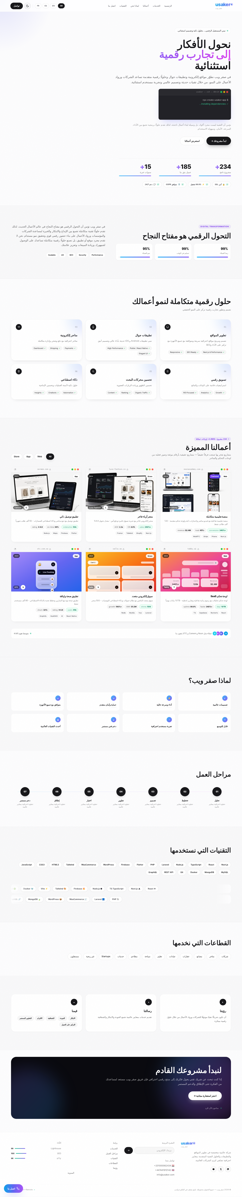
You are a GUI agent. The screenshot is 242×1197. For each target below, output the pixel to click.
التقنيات (123, 5)
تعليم (160, 957)
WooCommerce (88, 865)
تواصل (17, 5)
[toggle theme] (27, 6)
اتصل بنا (111, 5)
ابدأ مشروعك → (218, 141)
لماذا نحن (135, 5)
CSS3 (42, 865)
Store (16, 457)
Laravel (165, 865)
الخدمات (156, 5)
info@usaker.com (165, 1175)
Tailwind (70, 865)
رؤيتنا (115, 1168)
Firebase (125, 865)
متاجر (211, 957)
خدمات (121, 957)
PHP (152, 865)
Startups (106, 957)
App (28, 457)
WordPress (108, 865)
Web (39, 457)
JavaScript (26, 865)
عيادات (172, 957)
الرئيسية (168, 5)
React (211, 865)
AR (61, 6)
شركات (225, 957)
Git (181, 873)
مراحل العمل (112, 1154)
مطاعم (134, 957)
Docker (193, 873)
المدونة (71, 1173)
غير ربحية (90, 957)
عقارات (186, 957)
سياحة (147, 957)
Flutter (140, 865)
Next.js (224, 865)
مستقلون (74, 957)
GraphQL (152, 873)
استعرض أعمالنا (192, 141)
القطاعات (113, 1163)
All (50, 457)
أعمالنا (146, 5)
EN (53, 6)
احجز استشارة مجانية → (205, 1096)
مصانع (199, 957)
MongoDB (209, 873)
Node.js (179, 865)
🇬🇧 (164, 1170)
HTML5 (55, 865)
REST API (168, 873)
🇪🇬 (164, 1166)
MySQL (224, 873)
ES (46, 6)
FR (38, 6)
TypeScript (196, 865)
